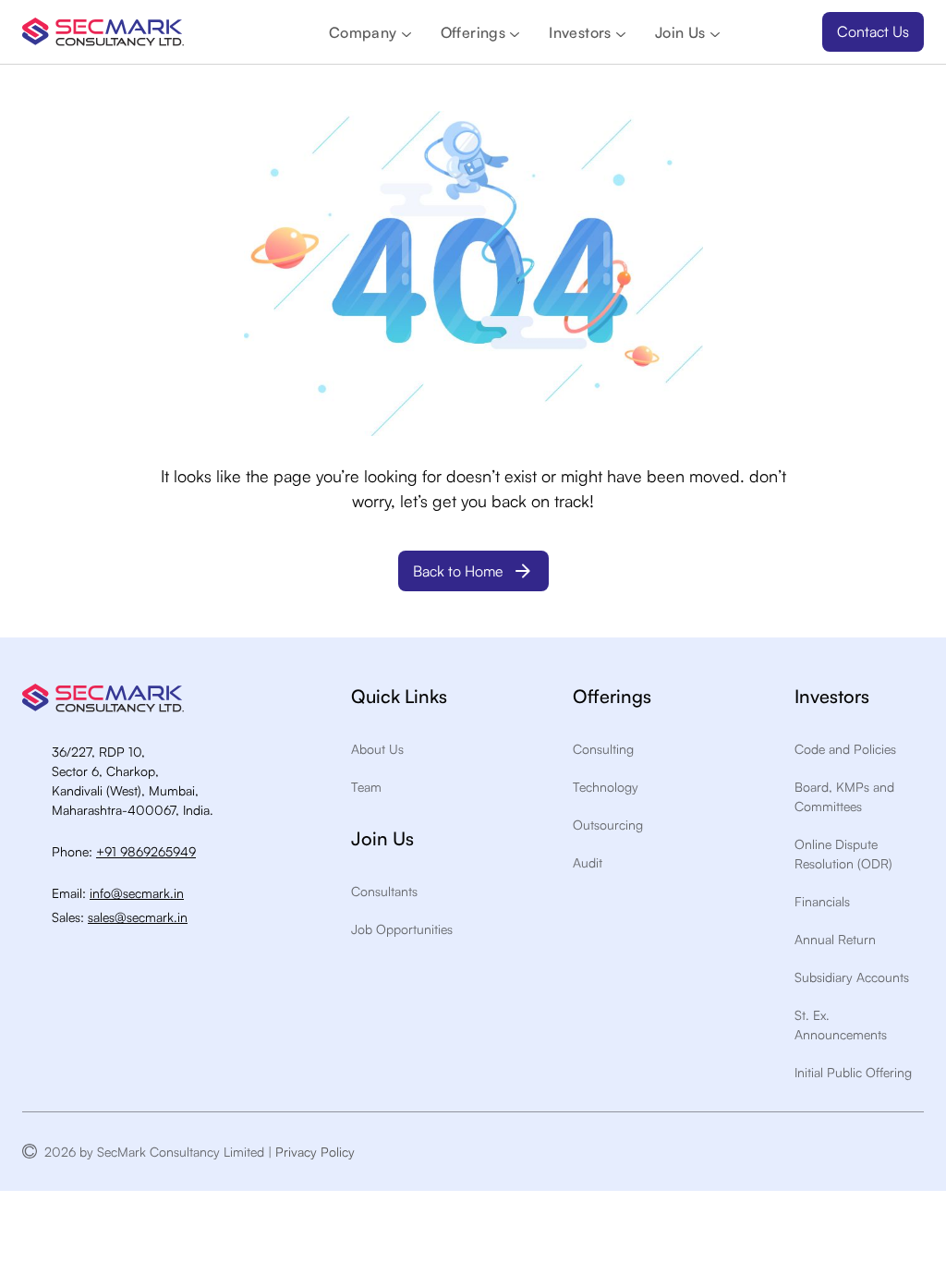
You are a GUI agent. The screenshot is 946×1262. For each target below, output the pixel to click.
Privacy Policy (318, 1151)
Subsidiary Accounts (851, 977)
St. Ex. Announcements (840, 1024)
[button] (370, 32)
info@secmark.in (137, 893)
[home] (103, 32)
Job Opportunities (402, 929)
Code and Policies (845, 749)
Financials (822, 901)
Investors (580, 32)
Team (366, 787)
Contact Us (873, 31)
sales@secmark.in (138, 917)
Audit (587, 862)
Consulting (603, 749)
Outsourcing (608, 824)
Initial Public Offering (853, 1072)
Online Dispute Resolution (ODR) (843, 853)
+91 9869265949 (146, 851)
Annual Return (835, 939)
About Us (377, 749)
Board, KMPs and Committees (844, 796)
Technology (605, 787)
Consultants (384, 891)
